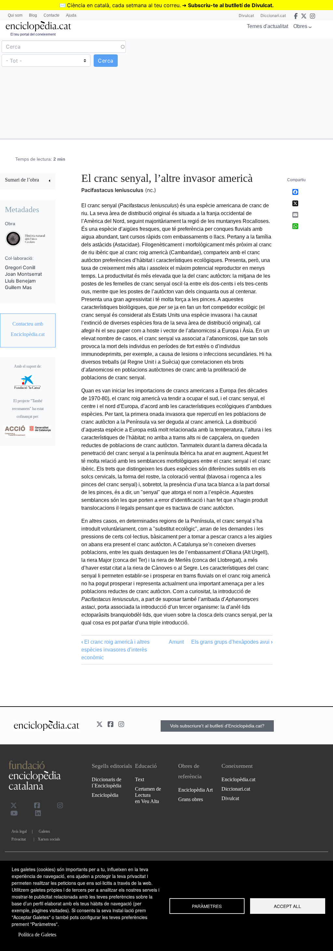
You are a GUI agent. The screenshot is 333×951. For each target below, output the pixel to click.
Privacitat (18, 839)
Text (139, 779)
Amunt (176, 642)
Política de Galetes (37, 934)
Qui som (15, 15)
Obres (300, 26)
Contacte (52, 15)
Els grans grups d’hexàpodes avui (232, 642)
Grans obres (190, 799)
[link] (28, 181)
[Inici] (38, 26)
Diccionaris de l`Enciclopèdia (106, 782)
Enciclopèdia (105, 795)
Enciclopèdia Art (195, 790)
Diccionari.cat (273, 15)
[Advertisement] (248, 87)
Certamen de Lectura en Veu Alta (148, 795)
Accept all (287, 906)
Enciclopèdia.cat (238, 779)
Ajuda (71, 15)
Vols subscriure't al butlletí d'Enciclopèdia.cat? (217, 725)
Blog (33, 15)
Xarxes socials (49, 839)
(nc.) (150, 190)
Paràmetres (207, 906)
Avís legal (19, 831)
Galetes (44, 831)
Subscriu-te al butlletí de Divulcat (230, 5)
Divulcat (246, 15)
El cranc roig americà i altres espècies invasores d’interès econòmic (115, 649)
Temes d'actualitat (267, 26)
